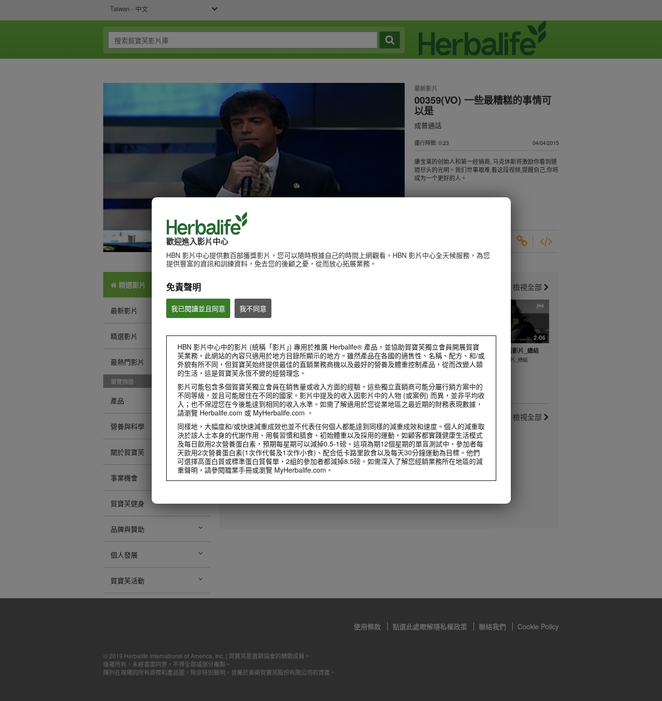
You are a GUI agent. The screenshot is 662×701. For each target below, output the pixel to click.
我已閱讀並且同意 (198, 308)
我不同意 (253, 308)
